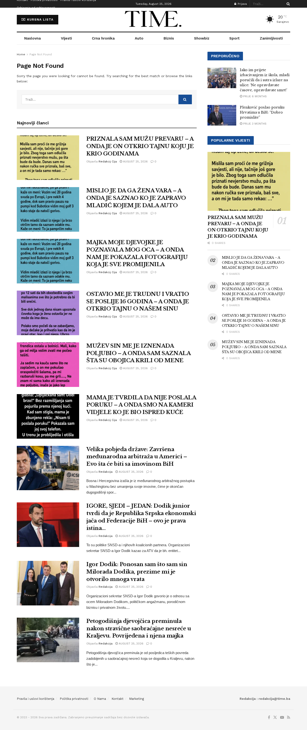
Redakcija (105, 471)
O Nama (100, 699)
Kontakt (118, 699)
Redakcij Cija (108, 161)
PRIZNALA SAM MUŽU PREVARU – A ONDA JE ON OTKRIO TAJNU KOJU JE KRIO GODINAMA (140, 146)
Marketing (136, 699)
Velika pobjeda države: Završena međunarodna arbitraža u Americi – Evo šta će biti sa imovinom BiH (136, 456)
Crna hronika (103, 38)
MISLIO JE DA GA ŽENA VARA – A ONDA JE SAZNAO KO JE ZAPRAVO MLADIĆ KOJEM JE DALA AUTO (136, 198)
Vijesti (66, 38)
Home (21, 54)
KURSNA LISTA (39, 19)
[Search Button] (287, 4)
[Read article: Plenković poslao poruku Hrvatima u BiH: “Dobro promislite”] (221, 115)
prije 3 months (254, 123)
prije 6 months (254, 96)
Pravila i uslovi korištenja (35, 699)
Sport (234, 38)
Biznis (169, 38)
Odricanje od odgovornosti (36, 7)
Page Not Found (41, 54)
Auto (139, 38)
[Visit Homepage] (153, 20)
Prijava (242, 4)
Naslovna (32, 38)
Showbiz (201, 38)
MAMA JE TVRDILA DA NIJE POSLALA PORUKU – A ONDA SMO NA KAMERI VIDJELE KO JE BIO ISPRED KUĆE (141, 405)
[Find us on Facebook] (269, 717)
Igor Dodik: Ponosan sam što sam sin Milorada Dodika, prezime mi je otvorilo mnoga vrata (136, 571)
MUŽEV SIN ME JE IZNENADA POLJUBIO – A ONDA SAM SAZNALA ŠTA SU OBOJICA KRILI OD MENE (138, 353)
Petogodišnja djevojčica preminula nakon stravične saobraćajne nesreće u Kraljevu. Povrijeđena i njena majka (138, 628)
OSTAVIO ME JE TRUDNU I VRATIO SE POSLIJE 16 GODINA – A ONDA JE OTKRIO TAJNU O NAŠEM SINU (137, 301)
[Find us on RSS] (288, 717)
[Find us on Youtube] (282, 717)
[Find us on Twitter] (275, 717)
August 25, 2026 (135, 161)
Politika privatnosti (74, 699)
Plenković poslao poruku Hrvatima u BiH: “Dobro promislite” (262, 112)
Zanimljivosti (271, 38)
